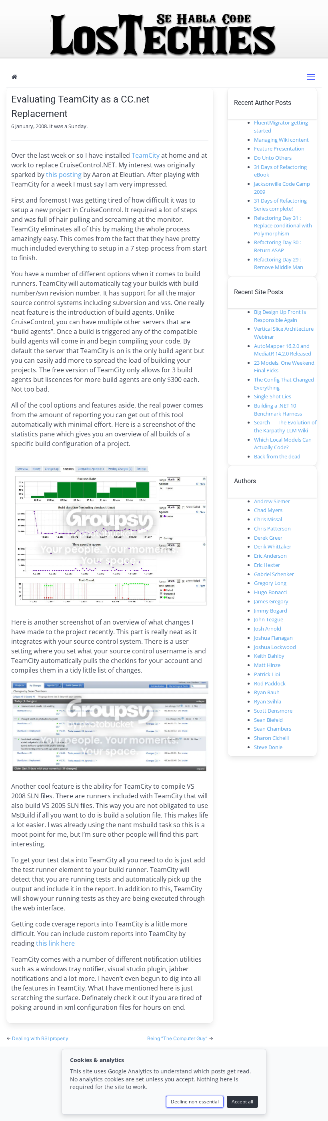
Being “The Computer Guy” (178, 1038)
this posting (64, 174)
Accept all (242, 1101)
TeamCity (146, 155)
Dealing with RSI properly (40, 1038)
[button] (311, 77)
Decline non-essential (195, 1101)
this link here (55, 943)
